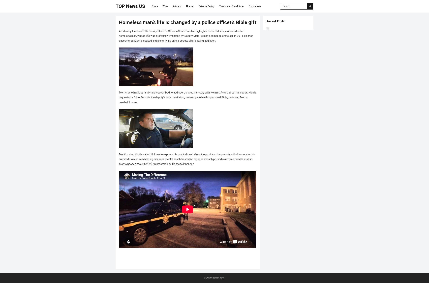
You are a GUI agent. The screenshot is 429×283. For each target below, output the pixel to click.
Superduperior (218, 277)
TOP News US (130, 6)
